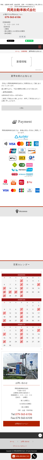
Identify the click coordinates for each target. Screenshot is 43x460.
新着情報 (24, 51)
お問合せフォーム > (21, 424)
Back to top (21, 435)
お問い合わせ (25, 441)
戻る (21, 108)
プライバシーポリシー (20, 446)
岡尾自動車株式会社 (21, 2)
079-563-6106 (13, 17)
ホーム (17, 51)
